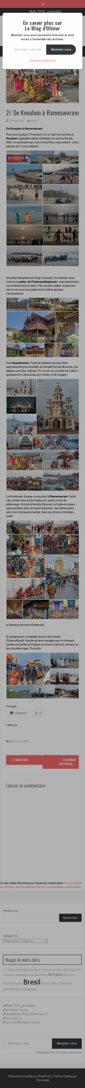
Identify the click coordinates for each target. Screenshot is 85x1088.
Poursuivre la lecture (42, 60)
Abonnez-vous (61, 49)
